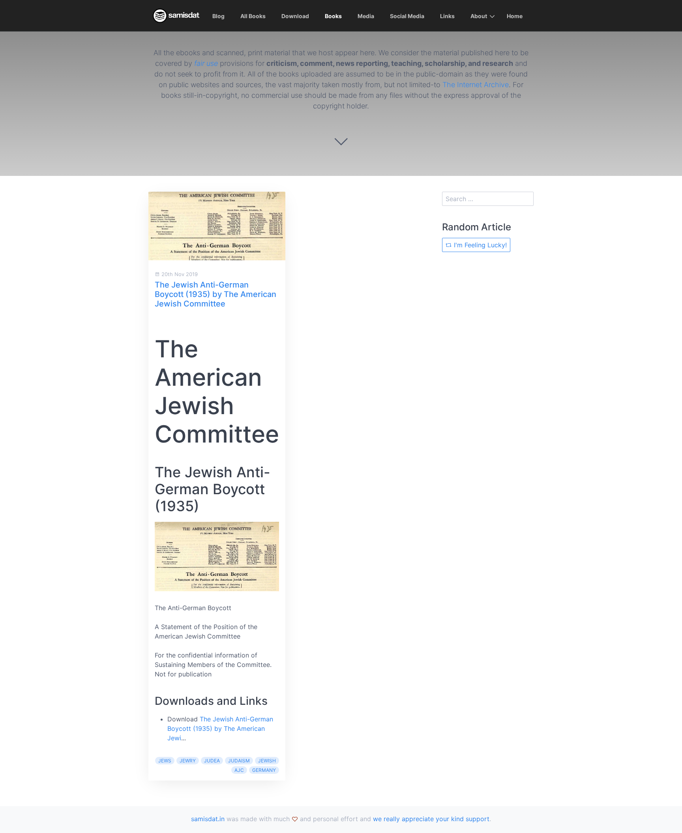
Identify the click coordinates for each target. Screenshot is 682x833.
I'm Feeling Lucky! (479, 245)
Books (333, 16)
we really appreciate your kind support (431, 819)
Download (295, 16)
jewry (188, 761)
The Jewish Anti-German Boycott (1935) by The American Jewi (220, 728)
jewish (267, 761)
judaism (239, 761)
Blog (218, 16)
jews (164, 761)
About (478, 16)
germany (264, 770)
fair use (206, 63)
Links (447, 16)
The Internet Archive (475, 84)
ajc (239, 770)
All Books (253, 16)
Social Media (407, 16)
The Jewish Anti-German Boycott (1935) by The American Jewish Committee (215, 294)
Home (515, 16)
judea (212, 761)
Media (366, 16)
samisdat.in (208, 819)
